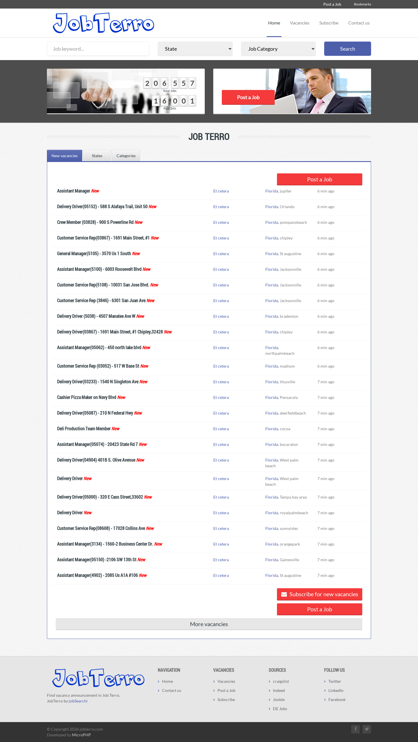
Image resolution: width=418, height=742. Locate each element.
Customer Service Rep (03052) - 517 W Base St (98, 366)
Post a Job (332, 4)
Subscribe (328, 22)
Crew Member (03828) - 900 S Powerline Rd (95, 222)
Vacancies (299, 22)
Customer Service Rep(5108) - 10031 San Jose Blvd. (103, 285)
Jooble (279, 699)
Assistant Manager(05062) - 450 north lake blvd (99, 347)
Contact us (359, 22)
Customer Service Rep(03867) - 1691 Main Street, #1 (103, 238)
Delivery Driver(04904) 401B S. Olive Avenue (96, 460)
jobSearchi (78, 700)
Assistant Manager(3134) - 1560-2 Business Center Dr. (105, 544)
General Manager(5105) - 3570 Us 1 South (94, 253)
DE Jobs (280, 708)
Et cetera (221, 190)
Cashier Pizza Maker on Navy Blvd (86, 397)
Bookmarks (362, 4)
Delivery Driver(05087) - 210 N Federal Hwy (95, 413)
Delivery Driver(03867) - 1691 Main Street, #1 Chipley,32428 (110, 332)
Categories (126, 155)
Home (274, 22)
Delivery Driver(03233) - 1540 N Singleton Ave (97, 381)
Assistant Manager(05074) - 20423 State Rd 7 (97, 444)
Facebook (336, 699)
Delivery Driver (70, 478)
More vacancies (209, 623)
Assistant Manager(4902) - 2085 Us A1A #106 (97, 575)
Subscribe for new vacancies (323, 594)
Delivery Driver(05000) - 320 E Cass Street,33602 (100, 497)
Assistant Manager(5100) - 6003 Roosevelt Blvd (99, 269)
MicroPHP (81, 734)
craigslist (281, 681)
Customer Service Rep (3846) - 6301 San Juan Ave (101, 300)
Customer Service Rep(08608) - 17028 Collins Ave (101, 528)
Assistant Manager (73, 191)
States (97, 155)
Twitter (334, 681)
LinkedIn (335, 690)
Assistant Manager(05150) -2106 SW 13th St (96, 559)
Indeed (279, 690)
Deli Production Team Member (84, 428)
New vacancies (64, 155)
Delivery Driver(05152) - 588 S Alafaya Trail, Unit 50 (102, 206)
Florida (271, 190)
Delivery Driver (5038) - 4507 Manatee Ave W (96, 316)
